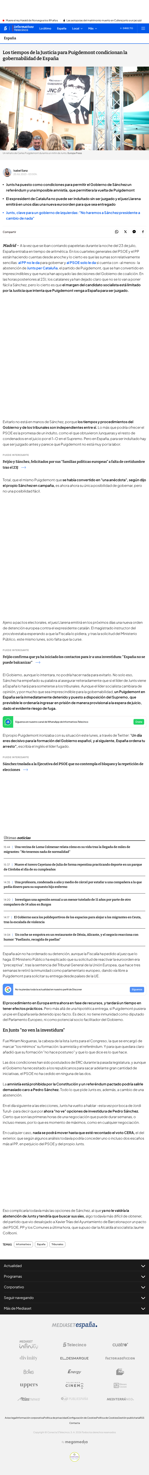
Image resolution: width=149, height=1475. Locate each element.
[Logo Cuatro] (120, 1345)
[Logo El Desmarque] (74, 1358)
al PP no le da (29, 262)
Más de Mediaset (17, 1308)
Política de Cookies (107, 1417)
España (10, 38)
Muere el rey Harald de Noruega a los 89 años (32, 20)
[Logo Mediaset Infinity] (28, 1345)
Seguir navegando (19, 1297)
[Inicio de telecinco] (5, 28)
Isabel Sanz (20, 170)
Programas (13, 1276)
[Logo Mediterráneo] (120, 1398)
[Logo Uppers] (29, 1385)
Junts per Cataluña (42, 268)
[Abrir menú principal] (143, 28)
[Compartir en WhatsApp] (116, 231)
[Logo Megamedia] (76, 1442)
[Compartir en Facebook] (142, 231)
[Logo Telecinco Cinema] (74, 1385)
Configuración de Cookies (82, 1417)
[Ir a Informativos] (23, 28)
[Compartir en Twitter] (125, 231)
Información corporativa (30, 1417)
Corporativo (14, 1287)
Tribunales (57, 1244)
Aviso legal (11, 1417)
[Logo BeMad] (120, 1372)
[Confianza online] (74, 1460)
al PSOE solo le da (81, 262)
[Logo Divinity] (29, 1358)
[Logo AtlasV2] (28, 1399)
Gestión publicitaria (129, 1417)
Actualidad (13, 1265)
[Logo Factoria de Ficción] (120, 1358)
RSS (142, 1417)
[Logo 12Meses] (120, 1385)
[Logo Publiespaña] (74, 1399)
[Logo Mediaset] (74, 1327)
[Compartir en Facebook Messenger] (134, 231)
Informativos (23, 1244)
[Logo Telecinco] (74, 1345)
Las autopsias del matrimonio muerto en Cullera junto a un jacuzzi (104, 20)
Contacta (74, 1423)
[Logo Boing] (28, 1372)
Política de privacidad (56, 1417)
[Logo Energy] (74, 1372)
